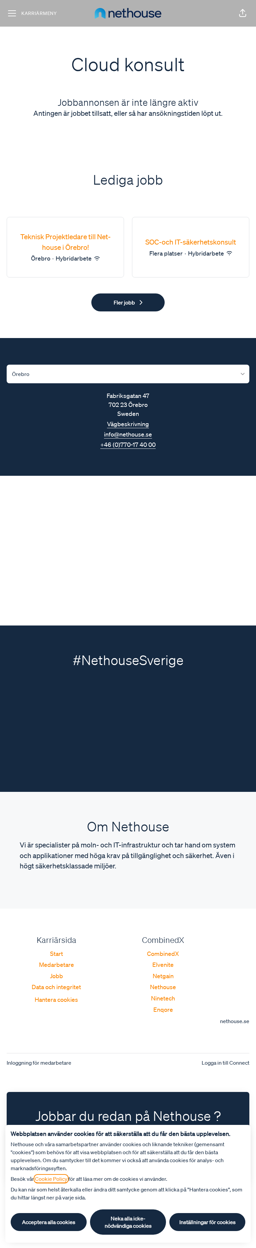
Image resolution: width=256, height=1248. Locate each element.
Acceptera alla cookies (48, 1222)
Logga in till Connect (225, 1062)
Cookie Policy (51, 1178)
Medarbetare (56, 964)
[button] (242, 13)
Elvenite (163, 964)
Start (56, 953)
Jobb (56, 976)
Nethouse (163, 986)
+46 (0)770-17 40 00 (128, 444)
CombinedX (163, 953)
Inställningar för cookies (207, 1222)
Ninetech (163, 998)
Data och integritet (56, 986)
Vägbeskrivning (128, 424)
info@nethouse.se (128, 434)
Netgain (163, 976)
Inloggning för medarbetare (39, 1062)
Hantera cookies (56, 999)
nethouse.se (234, 1021)
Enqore (163, 1009)
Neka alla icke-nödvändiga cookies (128, 1222)
